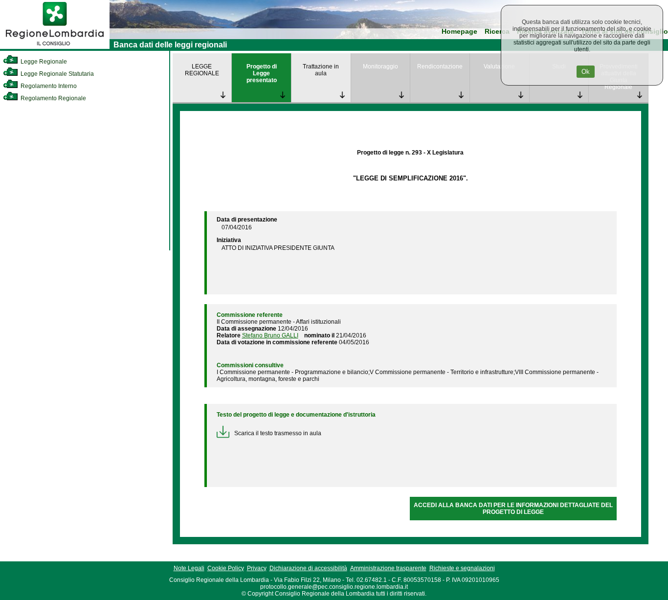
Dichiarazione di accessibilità (308, 568)
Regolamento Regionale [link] (52, 98)
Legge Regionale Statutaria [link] (56, 73)
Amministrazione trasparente (388, 568)
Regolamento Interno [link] (48, 86)
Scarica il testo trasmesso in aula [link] (277, 433)
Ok (585, 71)
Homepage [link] (459, 31)
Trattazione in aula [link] (321, 70)
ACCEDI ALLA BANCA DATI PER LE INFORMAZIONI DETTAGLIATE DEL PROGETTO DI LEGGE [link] (513, 508)
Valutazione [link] (499, 66)
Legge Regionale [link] (43, 61)
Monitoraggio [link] (380, 66)
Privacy (257, 568)
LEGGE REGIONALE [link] (202, 70)
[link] (55, 47)
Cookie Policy (225, 568)
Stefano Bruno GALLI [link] (270, 335)
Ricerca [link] (497, 31)
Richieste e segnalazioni (462, 568)
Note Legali (189, 568)
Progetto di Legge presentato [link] (261, 73)
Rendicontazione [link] (440, 66)
